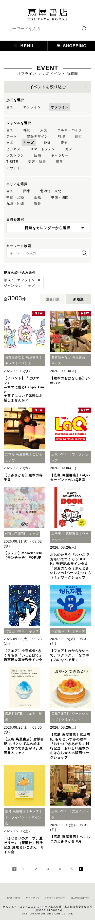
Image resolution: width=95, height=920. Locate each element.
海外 (37, 204)
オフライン (60, 107)
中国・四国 (60, 197)
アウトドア (15, 168)
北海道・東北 (51, 191)
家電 (59, 162)
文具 (9, 143)
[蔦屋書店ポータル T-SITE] (47, 11)
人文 (43, 130)
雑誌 (26, 130)
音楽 (64, 143)
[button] (24, 46)
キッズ (28, 143)
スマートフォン (42, 149)
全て (9, 107)
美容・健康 (37, 162)
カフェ (70, 149)
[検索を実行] (83, 30)
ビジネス (13, 149)
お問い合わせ (13, 897)
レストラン (15, 155)
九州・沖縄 (15, 204)
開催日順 (53, 299)
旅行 (78, 136)
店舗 (37, 155)
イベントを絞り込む (47, 87)
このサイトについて (55, 897)
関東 (26, 191)
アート (11, 136)
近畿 (37, 197)
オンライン (32, 107)
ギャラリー (60, 155)
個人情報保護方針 (79, 897)
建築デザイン (37, 136)
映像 (47, 143)
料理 (61, 136)
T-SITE (12, 162)
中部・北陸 (15, 197)
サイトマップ (32, 897)
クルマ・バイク (69, 130)
